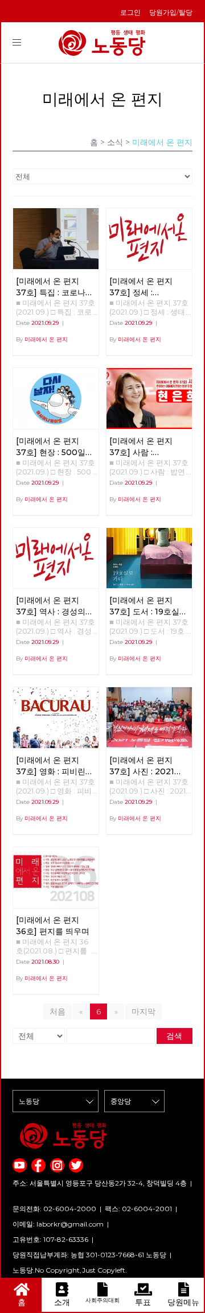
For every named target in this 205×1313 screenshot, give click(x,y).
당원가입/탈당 (170, 12)
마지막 (143, 1011)
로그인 (130, 12)
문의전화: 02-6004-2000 (54, 1208)
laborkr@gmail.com (70, 1224)
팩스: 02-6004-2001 (138, 1208)
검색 (174, 1036)
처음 (57, 1011)
